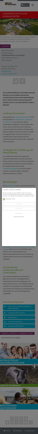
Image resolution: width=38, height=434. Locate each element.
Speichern (19, 208)
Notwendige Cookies (10, 198)
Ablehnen (19, 204)
